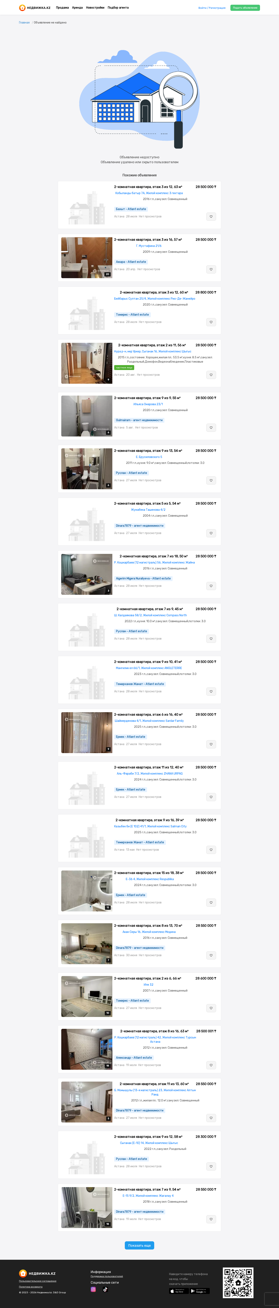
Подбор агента (118, 7)
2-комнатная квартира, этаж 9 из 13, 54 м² (148, 451)
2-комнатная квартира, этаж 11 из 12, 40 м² (148, 767)
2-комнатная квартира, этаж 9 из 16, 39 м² (150, 820)
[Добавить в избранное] (211, 217)
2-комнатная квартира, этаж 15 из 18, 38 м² (149, 873)
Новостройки (95, 7)
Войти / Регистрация (212, 7)
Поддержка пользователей (107, 1276)
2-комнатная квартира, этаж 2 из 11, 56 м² (152, 345)
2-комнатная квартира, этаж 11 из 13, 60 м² (154, 1084)
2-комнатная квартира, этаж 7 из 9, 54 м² (147, 1189)
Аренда (77, 7)
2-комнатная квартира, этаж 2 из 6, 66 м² (147, 978)
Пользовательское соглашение (37, 1281)
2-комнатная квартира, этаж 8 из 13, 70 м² (148, 926)
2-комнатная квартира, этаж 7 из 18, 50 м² (154, 556)
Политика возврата (30, 1286)
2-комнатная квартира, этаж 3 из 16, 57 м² (148, 240)
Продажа (62, 7)
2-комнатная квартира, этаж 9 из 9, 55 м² (147, 398)
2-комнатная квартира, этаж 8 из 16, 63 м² (154, 1031)
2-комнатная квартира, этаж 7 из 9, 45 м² (150, 609)
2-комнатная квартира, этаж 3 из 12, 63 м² (148, 187)
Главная (24, 22)
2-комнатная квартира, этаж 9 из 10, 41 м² (148, 662)
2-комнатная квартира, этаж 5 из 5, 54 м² (147, 503)
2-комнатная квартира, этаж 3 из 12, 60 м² (154, 292)
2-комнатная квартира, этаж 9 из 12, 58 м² (148, 1137)
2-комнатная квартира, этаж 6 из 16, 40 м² (148, 714)
